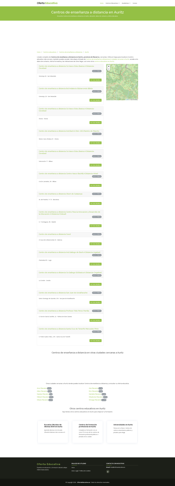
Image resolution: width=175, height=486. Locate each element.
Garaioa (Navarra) (43, 394)
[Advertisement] (87, 35)
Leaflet (127, 99)
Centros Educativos (112, 3)
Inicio (101, 3)
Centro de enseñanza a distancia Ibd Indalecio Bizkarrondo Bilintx (66, 88)
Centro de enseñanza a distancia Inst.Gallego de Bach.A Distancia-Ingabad (69, 252)
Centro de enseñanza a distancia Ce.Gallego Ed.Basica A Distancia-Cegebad (70, 272)
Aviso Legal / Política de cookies (81, 471)
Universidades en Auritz (123, 425)
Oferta (47, 3)
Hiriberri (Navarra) (43, 397)
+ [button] (108, 66)
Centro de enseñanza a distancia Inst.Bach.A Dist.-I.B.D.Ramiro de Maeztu (69, 131)
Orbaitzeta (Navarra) (96, 397)
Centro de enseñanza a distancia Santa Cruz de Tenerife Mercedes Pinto (69, 329)
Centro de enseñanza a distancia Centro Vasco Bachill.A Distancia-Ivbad (68, 174)
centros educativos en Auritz (104, 61)
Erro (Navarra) (93, 391)
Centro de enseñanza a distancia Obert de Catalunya (60, 194)
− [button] (108, 69)
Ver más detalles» (95, 80)
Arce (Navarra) (42, 388)
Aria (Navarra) (93, 388)
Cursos (135, 3)
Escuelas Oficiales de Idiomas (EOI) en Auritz (53, 426)
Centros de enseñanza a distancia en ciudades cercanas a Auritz (107, 59)
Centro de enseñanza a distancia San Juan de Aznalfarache (63, 293)
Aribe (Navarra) (42, 391)
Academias (125, 3)
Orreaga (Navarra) (95, 400)
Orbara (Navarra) (42, 400)
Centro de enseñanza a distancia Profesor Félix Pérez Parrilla (64, 311)
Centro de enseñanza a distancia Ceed (55, 234)
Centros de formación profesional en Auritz (88, 426)
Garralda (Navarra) (95, 394)
